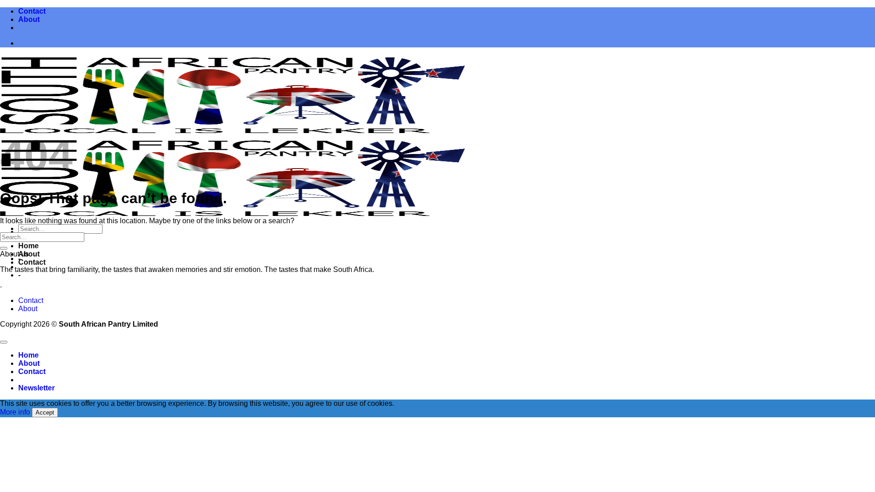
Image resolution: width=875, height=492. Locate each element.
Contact (32, 11)
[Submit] (3, 248)
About (29, 19)
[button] (36, 388)
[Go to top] (3, 342)
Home (28, 246)
